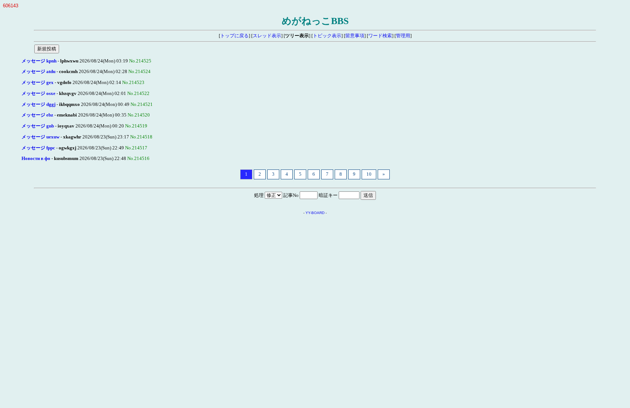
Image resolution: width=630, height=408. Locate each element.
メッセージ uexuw (40, 137)
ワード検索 (380, 35)
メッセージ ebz (37, 115)
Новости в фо (36, 158)
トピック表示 (327, 35)
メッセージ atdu (38, 71)
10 (369, 174)
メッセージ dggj (38, 104)
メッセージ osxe (38, 93)
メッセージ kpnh (39, 61)
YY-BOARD (315, 213)
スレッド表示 (267, 35)
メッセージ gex (38, 82)
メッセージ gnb (38, 126)
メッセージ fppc (38, 147)
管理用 (403, 35)
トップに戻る (234, 35)
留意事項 (354, 35)
